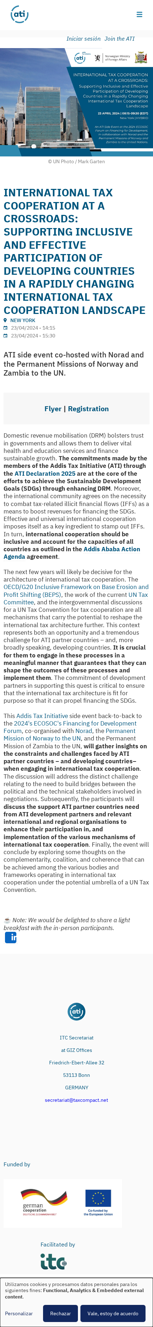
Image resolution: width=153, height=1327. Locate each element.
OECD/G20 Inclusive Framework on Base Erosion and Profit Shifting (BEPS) (76, 590)
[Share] (11, 938)
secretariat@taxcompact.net (76, 1100)
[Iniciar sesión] (85, 39)
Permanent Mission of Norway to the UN (70, 734)
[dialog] (76, 1302)
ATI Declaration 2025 (45, 473)
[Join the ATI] (121, 39)
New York (22, 320)
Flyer (53, 408)
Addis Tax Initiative (42, 716)
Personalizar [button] (19, 1314)
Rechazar (60, 1313)
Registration (88, 408)
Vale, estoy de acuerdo (113, 1313)
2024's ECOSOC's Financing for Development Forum (70, 727)
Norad (83, 731)
